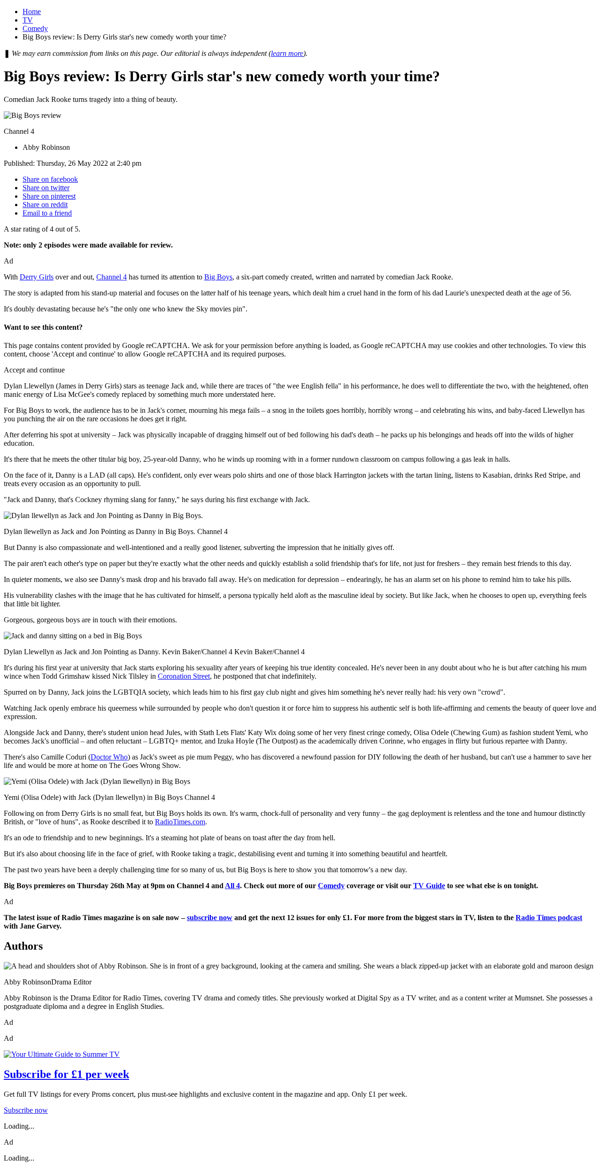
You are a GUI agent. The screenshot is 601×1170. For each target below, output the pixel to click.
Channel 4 (111, 277)
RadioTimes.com (180, 822)
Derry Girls (37, 277)
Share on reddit (45, 205)
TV (28, 20)
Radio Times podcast (549, 918)
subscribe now (209, 918)
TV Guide (429, 886)
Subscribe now (26, 1110)
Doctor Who (109, 757)
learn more (287, 53)
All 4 (232, 886)
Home (32, 11)
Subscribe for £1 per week (66, 1074)
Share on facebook (50, 179)
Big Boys (218, 277)
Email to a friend (47, 213)
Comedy (35, 28)
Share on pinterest (49, 196)
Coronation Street (184, 676)
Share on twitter (46, 188)
